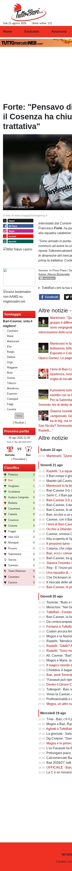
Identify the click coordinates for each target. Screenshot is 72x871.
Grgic (10, 362)
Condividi (51, 297)
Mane (10, 336)
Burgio (10, 351)
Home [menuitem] (7, 31)
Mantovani (13, 341)
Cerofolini (12, 330)
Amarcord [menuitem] (59, 31)
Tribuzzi (11, 383)
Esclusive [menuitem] (31, 31)
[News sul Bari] (28, 12)
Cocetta (11, 409)
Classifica (11, 467)
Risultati (19, 422)
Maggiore (12, 367)
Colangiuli (12, 398)
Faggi (10, 404)
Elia (9, 346)
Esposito (12, 393)
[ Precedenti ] (19, 459)
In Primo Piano (58, 270)
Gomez (11, 377)
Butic (10, 372)
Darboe (11, 357)
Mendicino (13, 388)
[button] (19, 416)
